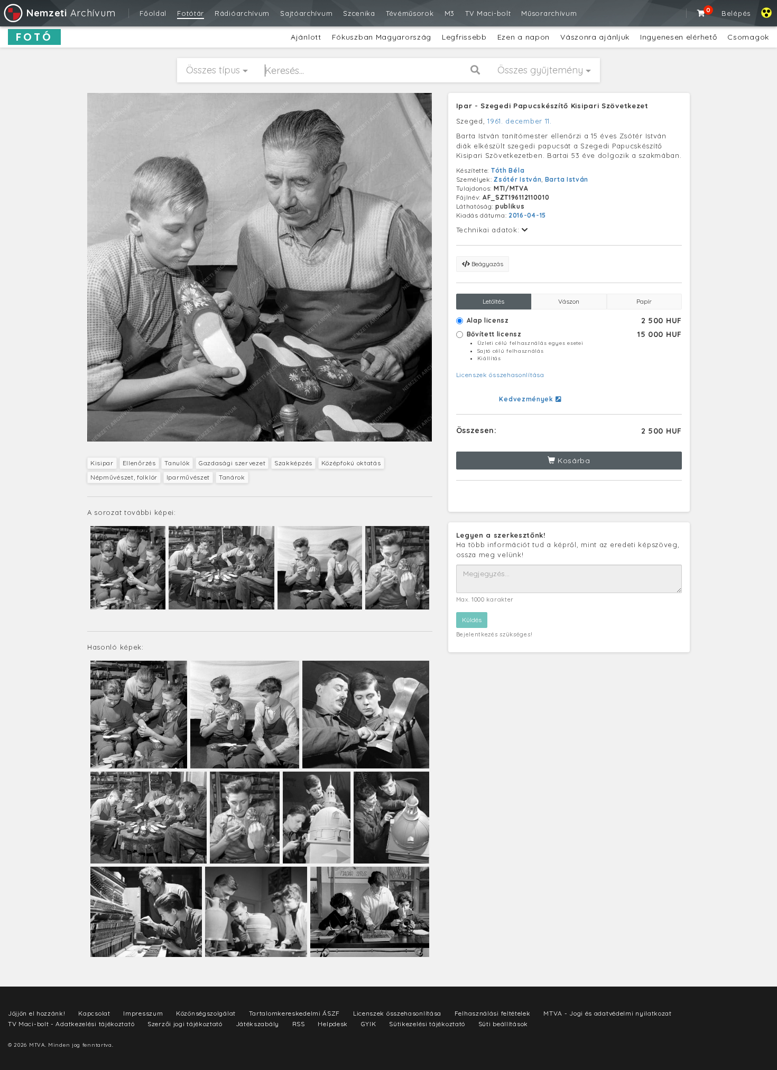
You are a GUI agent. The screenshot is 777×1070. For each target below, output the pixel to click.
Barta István (566, 179)
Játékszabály (257, 1024)
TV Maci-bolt (488, 13)
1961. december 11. (519, 121)
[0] (701, 13)
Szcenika (359, 13)
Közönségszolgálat (206, 1013)
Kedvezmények (527, 399)
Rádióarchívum (242, 13)
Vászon (568, 301)
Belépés (736, 13)
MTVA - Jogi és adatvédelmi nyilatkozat (607, 1013)
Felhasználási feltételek (493, 1013)
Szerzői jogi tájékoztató (185, 1024)
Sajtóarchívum (306, 13)
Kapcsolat (94, 1013)
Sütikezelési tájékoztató (427, 1024)
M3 (450, 13)
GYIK (368, 1024)
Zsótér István (517, 179)
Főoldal (153, 13)
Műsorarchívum (549, 13)
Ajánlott (306, 37)
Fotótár (190, 13)
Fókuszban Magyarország (381, 37)
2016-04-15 (527, 215)
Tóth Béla (507, 170)
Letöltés (493, 301)
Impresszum (143, 1013)
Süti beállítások (503, 1024)
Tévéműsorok (410, 13)
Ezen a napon (523, 37)
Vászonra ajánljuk (595, 37)
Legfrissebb (464, 37)
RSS (298, 1024)
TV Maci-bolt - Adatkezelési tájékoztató (71, 1024)
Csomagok (748, 37)
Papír (644, 301)
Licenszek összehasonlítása (500, 375)
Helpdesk (333, 1024)
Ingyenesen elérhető (678, 37)
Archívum (70, 13)
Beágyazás (486, 264)
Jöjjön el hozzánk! (37, 1013)
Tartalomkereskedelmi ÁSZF (294, 1013)
